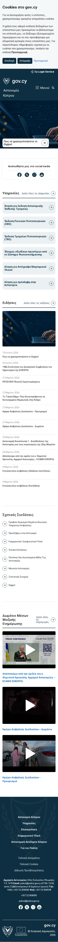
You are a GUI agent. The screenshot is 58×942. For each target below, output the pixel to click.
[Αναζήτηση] (53, 88)
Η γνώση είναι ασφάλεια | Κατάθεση (21, 486)
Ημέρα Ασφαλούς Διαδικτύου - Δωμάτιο (23, 426)
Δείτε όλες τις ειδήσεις (37, 303)
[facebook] (19, 175)
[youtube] (42, 175)
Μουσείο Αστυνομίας (19, 568)
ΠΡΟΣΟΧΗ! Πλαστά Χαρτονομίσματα (21, 382)
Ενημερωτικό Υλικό (29, 835)
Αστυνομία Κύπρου (29, 817)
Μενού (44, 88)
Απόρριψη (24, 60)
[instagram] (34, 175)
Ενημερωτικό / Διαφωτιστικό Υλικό (26, 541)
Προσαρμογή (41, 60)
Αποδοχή (9, 60)
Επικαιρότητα (29, 829)
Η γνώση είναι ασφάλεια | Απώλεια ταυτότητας (26, 471)
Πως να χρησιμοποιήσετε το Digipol (20, 356)
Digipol (12, 585)
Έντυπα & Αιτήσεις (18, 550)
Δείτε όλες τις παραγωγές (42, 620)
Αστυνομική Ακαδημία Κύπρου (29, 841)
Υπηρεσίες (29, 823)
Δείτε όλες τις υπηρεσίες (36, 193)
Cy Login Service (44, 71)
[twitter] (27, 175)
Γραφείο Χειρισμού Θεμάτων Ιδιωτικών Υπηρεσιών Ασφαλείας (28, 524)
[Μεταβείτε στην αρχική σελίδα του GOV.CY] (14, 81)
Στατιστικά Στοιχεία (18, 577)
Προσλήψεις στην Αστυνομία (23, 533)
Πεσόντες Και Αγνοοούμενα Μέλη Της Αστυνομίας (27, 559)
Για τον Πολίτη (29, 848)
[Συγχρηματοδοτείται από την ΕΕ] (21, 931)
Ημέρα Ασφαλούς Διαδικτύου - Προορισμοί (24, 411)
